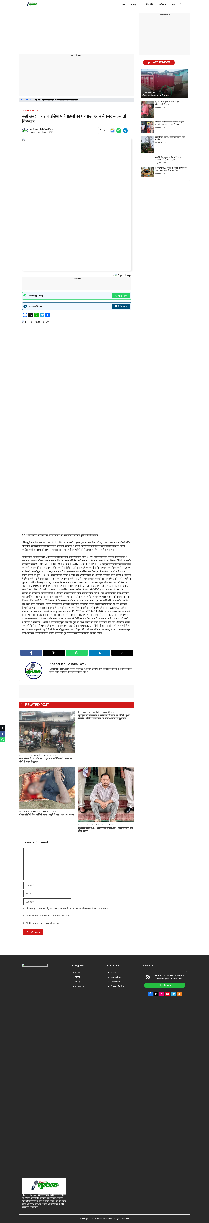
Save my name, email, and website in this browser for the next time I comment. (67, 908)
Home (23, 100)
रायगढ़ (133, 4)
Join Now (122, 296)
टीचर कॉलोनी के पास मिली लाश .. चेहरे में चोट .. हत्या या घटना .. (47, 814)
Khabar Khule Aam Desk (43, 129)
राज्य (123, 4)
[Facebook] (2, 734)
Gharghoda (30, 100)
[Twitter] (2, 728)
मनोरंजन (162, 4)
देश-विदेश (149, 4)
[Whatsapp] (2, 739)
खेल (173, 4)
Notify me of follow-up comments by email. (49, 915)
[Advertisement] (76, 33)
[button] (182, 4)
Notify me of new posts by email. (43, 923)
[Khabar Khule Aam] (31, 4)
